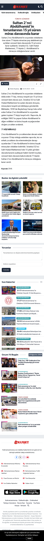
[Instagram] (24, 457)
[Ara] (42, 6)
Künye (17, 506)
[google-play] (31, 492)
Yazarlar (29, 503)
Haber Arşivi (29, 483)
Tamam (29, 538)
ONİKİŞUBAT (21, 328)
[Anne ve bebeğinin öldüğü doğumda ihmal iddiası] (32, 187)
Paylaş (6, 83)
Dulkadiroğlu (23, 13)
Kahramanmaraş (8, 13)
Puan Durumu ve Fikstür (11, 478)
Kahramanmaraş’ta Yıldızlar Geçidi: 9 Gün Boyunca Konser (28, 292)
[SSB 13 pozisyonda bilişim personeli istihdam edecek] (32, 225)
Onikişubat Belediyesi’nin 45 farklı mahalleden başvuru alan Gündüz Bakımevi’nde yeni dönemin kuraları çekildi (29, 333)
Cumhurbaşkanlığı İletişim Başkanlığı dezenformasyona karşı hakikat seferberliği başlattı (11, 236)
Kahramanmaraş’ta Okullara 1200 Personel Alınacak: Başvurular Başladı (28, 302)
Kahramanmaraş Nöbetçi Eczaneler (10, 465)
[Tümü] (41, 282)
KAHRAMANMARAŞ (23, 287)
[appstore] (13, 492)
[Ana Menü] (2, 6)
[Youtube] (27, 457)
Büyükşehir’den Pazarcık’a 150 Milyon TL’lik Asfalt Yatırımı (29, 343)
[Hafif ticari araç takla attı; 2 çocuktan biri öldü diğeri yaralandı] (11, 205)
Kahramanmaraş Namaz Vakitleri (10, 472)
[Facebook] (16, 457)
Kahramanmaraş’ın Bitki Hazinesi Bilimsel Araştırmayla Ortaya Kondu (28, 322)
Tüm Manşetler (30, 478)
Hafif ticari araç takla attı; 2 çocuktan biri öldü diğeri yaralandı (11, 214)
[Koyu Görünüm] (39, 6)
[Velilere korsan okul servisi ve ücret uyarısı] (32, 205)
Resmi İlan (21, 503)
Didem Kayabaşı (14, 89)
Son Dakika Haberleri (10, 483)
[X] (20, 457)
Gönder (6, 270)
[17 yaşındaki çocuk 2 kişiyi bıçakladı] (11, 187)
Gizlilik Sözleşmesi (19, 538)
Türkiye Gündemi (22, 19)
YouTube (36, 503)
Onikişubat (35, 13)
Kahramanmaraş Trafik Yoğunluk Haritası (31, 472)
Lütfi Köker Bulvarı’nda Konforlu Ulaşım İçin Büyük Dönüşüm (27, 312)
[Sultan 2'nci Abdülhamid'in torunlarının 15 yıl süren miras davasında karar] (22, 68)
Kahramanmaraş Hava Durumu (31, 465)
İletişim (23, 506)
